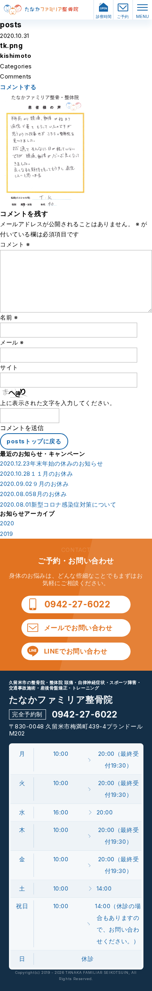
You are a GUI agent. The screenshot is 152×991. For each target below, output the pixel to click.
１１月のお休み (36, 473)
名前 (9, 317)
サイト (9, 367)
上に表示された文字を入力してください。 (57, 403)
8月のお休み (33, 494)
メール (12, 342)
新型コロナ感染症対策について (58, 504)
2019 (6, 533)
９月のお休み (34, 483)
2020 (7, 523)
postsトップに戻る (34, 441)
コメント (15, 244)
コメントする (18, 87)
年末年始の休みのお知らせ (51, 463)
